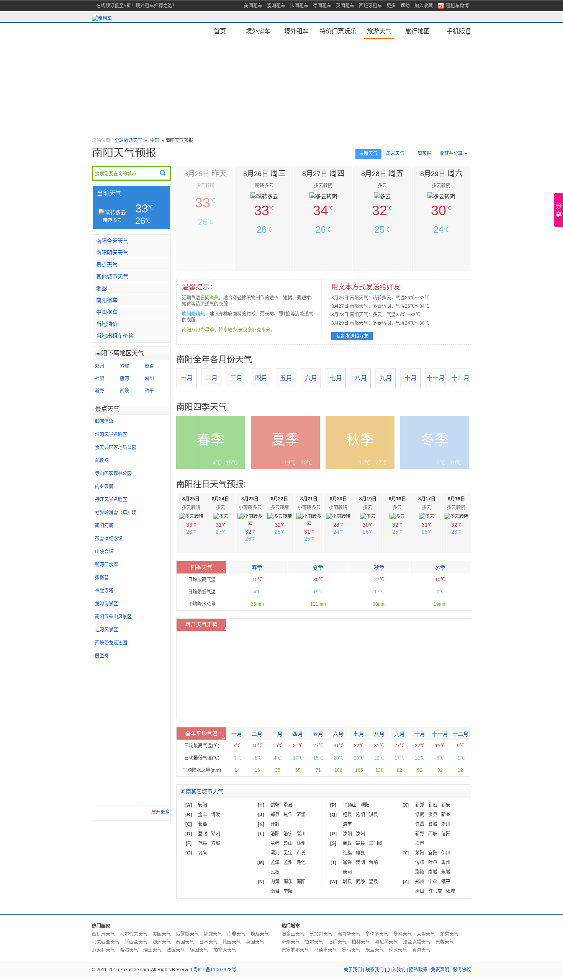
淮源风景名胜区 (111, 434)
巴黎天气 (444, 942)
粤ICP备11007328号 (214, 969)
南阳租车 (107, 300)
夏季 (318, 568)
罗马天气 (351, 950)
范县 (202, 843)
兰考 (275, 843)
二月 (211, 378)
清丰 (347, 824)
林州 (301, 843)
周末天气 (395, 153)
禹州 (445, 862)
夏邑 (419, 843)
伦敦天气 (398, 950)
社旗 (99, 378)
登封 (202, 833)
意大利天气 (103, 950)
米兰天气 (374, 950)
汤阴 (360, 862)
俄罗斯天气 (187, 934)
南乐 (288, 881)
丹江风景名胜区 (111, 499)
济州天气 (291, 942)
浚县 (432, 814)
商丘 (347, 843)
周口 (419, 891)
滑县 (288, 805)
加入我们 (396, 969)
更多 (391, 5)
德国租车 (322, 5)
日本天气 (208, 942)
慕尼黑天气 (386, 942)
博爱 (215, 814)
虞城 (432, 872)
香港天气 (421, 950)
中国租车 (107, 312)
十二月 (460, 378)
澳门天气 (337, 942)
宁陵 (288, 891)
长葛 (202, 824)
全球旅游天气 (128, 140)
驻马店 (435, 891)
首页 (220, 31)
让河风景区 (106, 629)
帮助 (405, 5)
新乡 (445, 814)
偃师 (419, 862)
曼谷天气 (402, 934)
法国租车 (299, 5)
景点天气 (107, 264)
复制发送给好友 (352, 336)
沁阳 (360, 814)
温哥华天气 (348, 934)
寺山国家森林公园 (113, 473)
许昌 (419, 824)
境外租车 (296, 31)
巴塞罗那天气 (295, 950)
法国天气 (176, 950)
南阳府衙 (104, 525)
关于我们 (353, 969)
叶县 (432, 862)
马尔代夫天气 (133, 934)
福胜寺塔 (104, 590)
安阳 (202, 805)
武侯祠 (102, 460)
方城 (124, 366)
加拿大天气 (224, 950)
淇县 (373, 814)
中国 (155, 140)
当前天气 (109, 193)
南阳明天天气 (112, 253)
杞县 (347, 814)
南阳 (301, 881)
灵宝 (288, 853)
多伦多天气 (376, 934)
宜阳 (432, 853)
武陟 (360, 881)
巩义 (202, 853)
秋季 (379, 568)
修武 (419, 814)
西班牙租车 (370, 5)
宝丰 (202, 814)
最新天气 (368, 153)
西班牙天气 (103, 934)
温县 (373, 881)
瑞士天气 (152, 950)
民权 (275, 872)
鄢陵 (419, 872)
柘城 (450, 891)
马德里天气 (325, 950)
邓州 (99, 366)
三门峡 (376, 843)
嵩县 (360, 843)
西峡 (124, 391)
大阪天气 (426, 934)
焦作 (288, 814)
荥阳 (419, 853)
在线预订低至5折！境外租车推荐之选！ (136, 5)
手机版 (456, 31)
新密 (432, 805)
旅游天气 (379, 31)
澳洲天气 (161, 942)
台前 (373, 862)
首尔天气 (314, 942)
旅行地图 (417, 31)
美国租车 (253, 5)
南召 (149, 366)
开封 (275, 824)
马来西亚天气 (105, 942)
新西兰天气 (135, 942)
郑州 (419, 881)
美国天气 (161, 934)
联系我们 (374, 969)
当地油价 (107, 324)
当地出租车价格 (115, 336)
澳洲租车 (276, 5)
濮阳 (365, 805)
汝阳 (347, 833)
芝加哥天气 (320, 934)
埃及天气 (259, 934)
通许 (347, 862)
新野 (99, 391)
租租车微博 (457, 5)
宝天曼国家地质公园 (115, 447)
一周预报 (422, 153)
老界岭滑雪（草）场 (115, 512)
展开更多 (160, 812)
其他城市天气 (112, 276)
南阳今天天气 (112, 241)
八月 (361, 378)
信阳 (445, 833)
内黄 (275, 881)
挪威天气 (213, 934)
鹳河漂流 (104, 421)
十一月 (435, 378)
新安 (445, 805)
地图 (101, 288)
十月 (410, 378)
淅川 (149, 378)
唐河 (124, 378)
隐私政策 (418, 969)
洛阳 (275, 833)
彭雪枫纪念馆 (109, 538)
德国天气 (199, 950)
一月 (186, 378)
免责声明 (440, 969)
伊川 (445, 853)
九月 (386, 378)
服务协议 (462, 969)
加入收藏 (423, 5)
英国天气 (255, 942)
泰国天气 (185, 942)
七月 (336, 378)
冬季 (440, 568)
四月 (261, 378)
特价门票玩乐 (337, 31)
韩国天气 (232, 942)
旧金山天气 (293, 934)
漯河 (275, 853)
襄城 (432, 824)
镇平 (149, 391)
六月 (311, 378)
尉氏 (347, 881)
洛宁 (288, 833)
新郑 (419, 805)
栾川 (301, 833)
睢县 (360, 853)
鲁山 (288, 843)
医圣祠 (102, 655)
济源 (301, 814)
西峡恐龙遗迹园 (111, 642)
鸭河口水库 (106, 564)
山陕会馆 (104, 551)
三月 (236, 378)
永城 (445, 872)
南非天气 (236, 934)
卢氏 (301, 853)
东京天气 (449, 934)
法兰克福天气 (416, 942)
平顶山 (350, 805)
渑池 (301, 862)
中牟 (432, 881)
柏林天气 (361, 942)
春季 (257, 568)
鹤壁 (275, 805)
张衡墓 (102, 577)
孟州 (288, 862)
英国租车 (345, 5)
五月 (286, 378)
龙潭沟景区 (106, 603)
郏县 (275, 814)
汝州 (360, 833)
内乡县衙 (104, 486)
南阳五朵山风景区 (113, 616)
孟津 (275, 862)
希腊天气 (129, 950)
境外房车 (258, 31)
